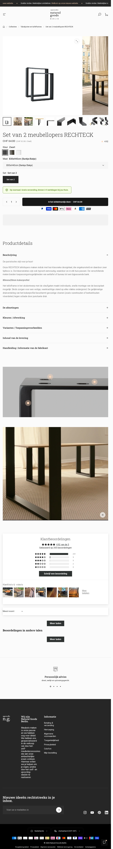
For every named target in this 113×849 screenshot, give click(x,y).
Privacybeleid (50, 744)
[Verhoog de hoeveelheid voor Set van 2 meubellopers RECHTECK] (17, 202)
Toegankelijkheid (51, 740)
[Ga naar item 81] (61, 121)
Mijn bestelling (50, 753)
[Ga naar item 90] (103, 121)
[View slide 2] (54, 686)
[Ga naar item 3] (28, 121)
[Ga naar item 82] (71, 121)
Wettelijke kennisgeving (64, 847)
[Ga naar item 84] (93, 121)
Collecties (13, 27)
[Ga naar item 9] (39, 121)
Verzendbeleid (78, 847)
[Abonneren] (59, 810)
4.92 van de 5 (62, 544)
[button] (102, 515)
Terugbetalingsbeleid (22, 847)
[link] (95, 382)
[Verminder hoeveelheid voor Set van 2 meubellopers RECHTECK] (6, 202)
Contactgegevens (90, 847)
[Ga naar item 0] (7, 121)
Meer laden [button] (55, 623)
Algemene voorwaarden (50, 734)
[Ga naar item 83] (82, 121)
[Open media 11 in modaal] (77, 41)
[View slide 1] (50, 686)
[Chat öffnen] (104, 842)
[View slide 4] (60, 686)
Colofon (47, 748)
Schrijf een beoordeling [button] (55, 573)
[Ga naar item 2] (18, 121)
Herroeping (49, 729)
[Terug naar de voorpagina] (4, 27)
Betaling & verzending (49, 724)
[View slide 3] (57, 686)
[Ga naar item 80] (50, 121)
